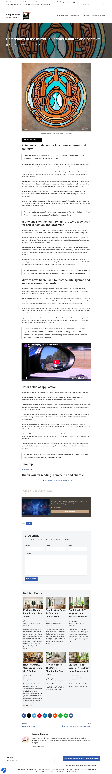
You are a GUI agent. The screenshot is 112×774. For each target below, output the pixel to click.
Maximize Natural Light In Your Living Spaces (33, 613)
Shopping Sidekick (62, 15)
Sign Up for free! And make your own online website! (81, 758)
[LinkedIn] (45, 715)
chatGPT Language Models (56, 480)
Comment (28, 553)
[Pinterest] (39, 715)
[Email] (34, 715)
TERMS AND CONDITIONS (45, 772)
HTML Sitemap (71, 772)
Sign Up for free (70, 511)
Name (27, 546)
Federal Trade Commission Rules (85, 769)
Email (48, 546)
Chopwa (10, 44)
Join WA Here (57, 507)
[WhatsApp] (60, 715)
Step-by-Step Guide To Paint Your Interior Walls (56, 613)
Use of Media (60, 772)
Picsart (70, 480)
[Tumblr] (50, 715)
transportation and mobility (50, 44)
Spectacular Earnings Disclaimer (62, 769)
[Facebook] (24, 715)
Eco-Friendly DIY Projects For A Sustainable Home (78, 613)
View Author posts (38, 746)
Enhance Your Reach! (99, 15)
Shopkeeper (85, 15)
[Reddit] (55, 715)
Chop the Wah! (74, 15)
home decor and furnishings (34, 44)
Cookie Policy (20, 769)
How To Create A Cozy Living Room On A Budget (32, 668)
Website (69, 546)
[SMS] (66, 715)
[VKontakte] (71, 715)
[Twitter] (29, 715)
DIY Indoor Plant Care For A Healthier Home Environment (79, 668)
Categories (9, 757)
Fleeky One (29, 621)
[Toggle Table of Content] (39, 140)
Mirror (23, 469)
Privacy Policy (31, 769)
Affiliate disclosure (44, 769)
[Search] (104, 4)
